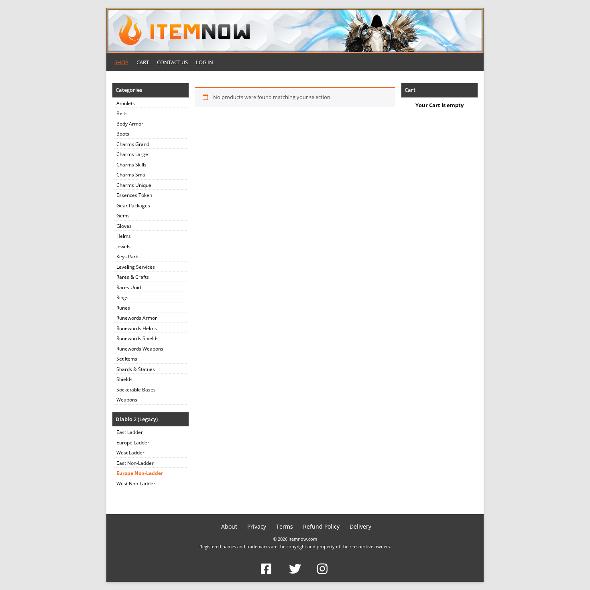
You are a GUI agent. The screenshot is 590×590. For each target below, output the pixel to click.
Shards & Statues (135, 369)
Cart (142, 62)
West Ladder (130, 452)
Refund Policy (321, 526)
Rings (122, 297)
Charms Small (132, 174)
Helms (123, 236)
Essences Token (134, 195)
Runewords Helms (136, 328)
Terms (284, 526)
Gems (123, 215)
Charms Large (132, 154)
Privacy (256, 526)
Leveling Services (135, 267)
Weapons (126, 399)
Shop (121, 62)
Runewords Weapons (139, 348)
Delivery (360, 526)
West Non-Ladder (135, 483)
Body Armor (129, 123)
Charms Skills (131, 164)
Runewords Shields (137, 338)
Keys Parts (128, 256)
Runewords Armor (136, 317)
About (229, 526)
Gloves (124, 226)
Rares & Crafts (132, 277)
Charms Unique (133, 185)
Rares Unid (128, 287)
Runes (123, 307)
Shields (124, 379)
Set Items (126, 358)
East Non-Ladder (135, 463)
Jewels (123, 246)
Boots (122, 133)
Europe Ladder (132, 442)
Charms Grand (132, 144)
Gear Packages (133, 205)
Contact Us (172, 62)
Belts (122, 113)
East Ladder (129, 432)
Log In (204, 62)
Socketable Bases (136, 389)
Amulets (125, 103)
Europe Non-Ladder (139, 473)
